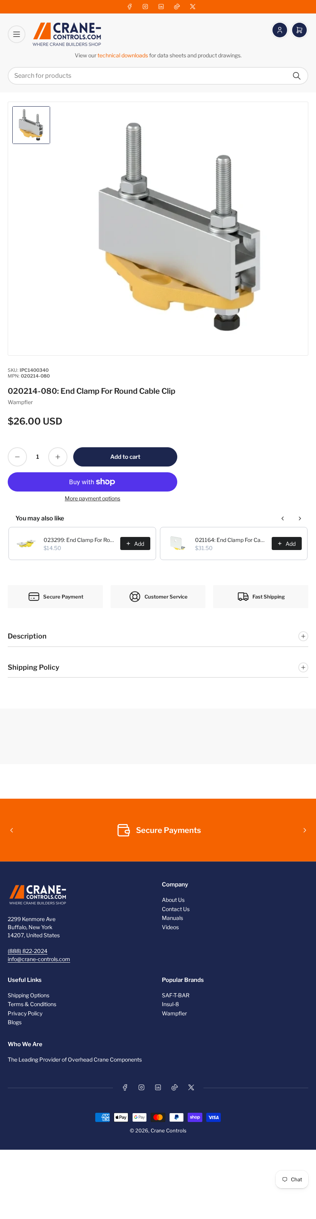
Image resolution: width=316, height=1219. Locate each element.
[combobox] (158, 76)
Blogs (15, 1022)
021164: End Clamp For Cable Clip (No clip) (231, 540)
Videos (170, 927)
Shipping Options (28, 995)
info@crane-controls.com (39, 959)
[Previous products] (282, 518)
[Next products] (299, 518)
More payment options (92, 498)
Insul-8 (170, 1004)
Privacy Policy (25, 1013)
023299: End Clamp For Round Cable (80, 540)
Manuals (172, 918)
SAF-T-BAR (176, 995)
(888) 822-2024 (27, 951)
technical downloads (123, 55)
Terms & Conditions (32, 1004)
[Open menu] (16, 34)
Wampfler (20, 402)
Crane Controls (169, 1130)
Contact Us (176, 909)
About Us (173, 899)
